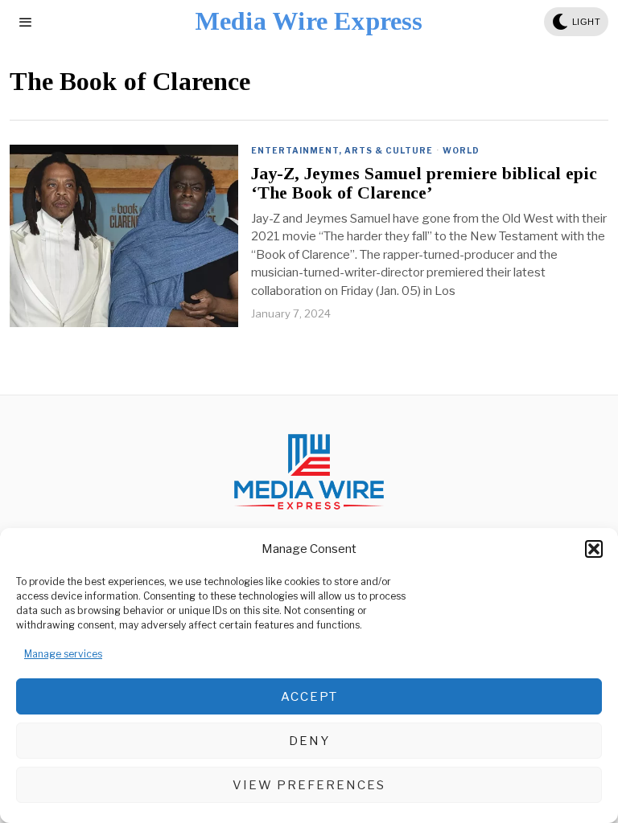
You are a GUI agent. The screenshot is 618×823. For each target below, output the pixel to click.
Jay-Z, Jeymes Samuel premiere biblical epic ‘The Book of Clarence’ (424, 183)
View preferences (309, 785)
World (461, 150)
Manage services (63, 654)
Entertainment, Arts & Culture (342, 150)
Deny (309, 741)
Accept (309, 697)
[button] (594, 549)
